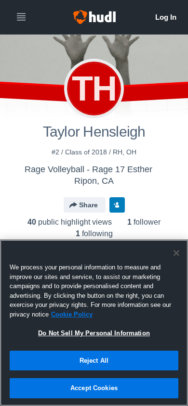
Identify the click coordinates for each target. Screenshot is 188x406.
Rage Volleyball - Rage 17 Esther (88, 169)
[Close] (176, 253)
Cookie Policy (72, 314)
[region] (94, 323)
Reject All (94, 360)
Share (88, 205)
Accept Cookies (94, 388)
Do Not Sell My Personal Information (94, 333)
